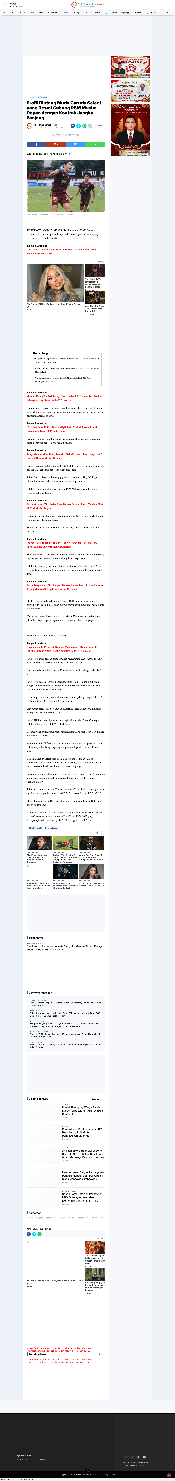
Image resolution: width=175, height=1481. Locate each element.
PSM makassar (51, 828)
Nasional (64, 12)
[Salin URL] (90, 126)
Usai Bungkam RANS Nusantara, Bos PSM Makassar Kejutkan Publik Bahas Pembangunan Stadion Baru (63, 380)
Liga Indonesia (111, 12)
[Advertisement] (87, 36)
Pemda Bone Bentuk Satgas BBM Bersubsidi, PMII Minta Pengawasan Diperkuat (82, 1132)
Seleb (41, 12)
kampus (87, 12)
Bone (66, 1104)
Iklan (133, 1462)
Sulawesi (164, 12)
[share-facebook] (73, 126)
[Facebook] (36, 144)
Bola (14, 12)
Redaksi (125, 1462)
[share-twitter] (78, 126)
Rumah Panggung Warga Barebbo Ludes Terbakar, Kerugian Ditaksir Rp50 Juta (82, 1111)
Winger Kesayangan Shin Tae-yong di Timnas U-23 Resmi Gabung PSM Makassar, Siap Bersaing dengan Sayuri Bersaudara (64, 1025)
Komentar (99, 126)
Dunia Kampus (70, 1191)
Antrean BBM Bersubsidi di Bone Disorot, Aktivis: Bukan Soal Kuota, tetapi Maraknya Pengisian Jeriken (83, 1154)
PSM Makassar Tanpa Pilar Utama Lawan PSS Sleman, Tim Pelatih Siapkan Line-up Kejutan (65, 1004)
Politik (22, 12)
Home (29, 97)
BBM (65, 1169)
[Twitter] (75, 144)
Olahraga (76, 12)
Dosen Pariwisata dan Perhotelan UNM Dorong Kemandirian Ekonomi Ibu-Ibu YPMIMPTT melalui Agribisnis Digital (82, 1197)
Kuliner (138, 12)
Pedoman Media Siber (135, 1465)
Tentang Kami (142, 1462)
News (5, 12)
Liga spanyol (151, 12)
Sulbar (97, 12)
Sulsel (31, 12)
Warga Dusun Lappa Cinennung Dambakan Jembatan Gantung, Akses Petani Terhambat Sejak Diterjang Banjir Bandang (67, 360)
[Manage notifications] (169, 1475)
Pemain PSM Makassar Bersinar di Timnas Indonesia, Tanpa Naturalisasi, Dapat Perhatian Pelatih (65, 1035)
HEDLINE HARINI (35, 828)
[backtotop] (87, 1471)
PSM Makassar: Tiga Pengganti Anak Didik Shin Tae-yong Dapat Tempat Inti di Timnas (65, 1045)
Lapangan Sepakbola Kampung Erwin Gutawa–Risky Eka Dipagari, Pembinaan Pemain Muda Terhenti (67, 370)
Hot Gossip (52, 12)
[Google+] (56, 144)
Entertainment (23, 1459)
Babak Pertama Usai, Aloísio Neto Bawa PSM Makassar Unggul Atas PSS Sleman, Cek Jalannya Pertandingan (65, 1014)
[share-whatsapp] (84, 126)
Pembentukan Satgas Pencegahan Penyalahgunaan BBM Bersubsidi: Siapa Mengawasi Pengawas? (83, 1176)
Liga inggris (126, 12)
